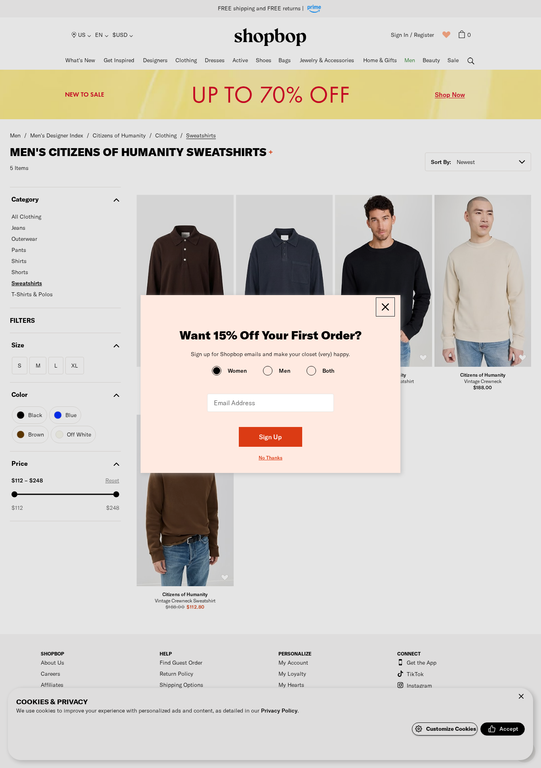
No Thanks (270, 457)
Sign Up (270, 436)
